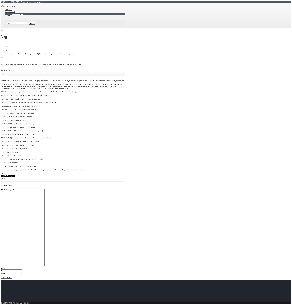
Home (6, 46)
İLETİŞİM (7, 16)
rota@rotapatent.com (34, 2)
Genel (6, 50)
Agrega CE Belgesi (17, 14)
